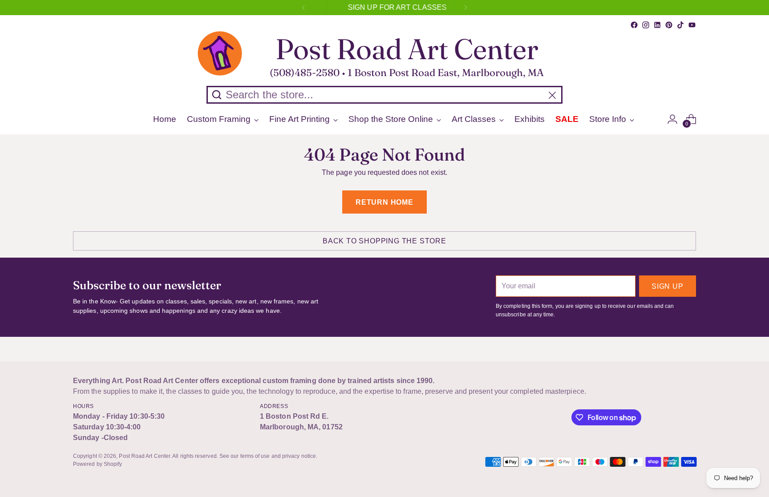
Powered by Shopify (97, 464)
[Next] (465, 7)
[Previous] (303, 7)
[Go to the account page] (672, 119)
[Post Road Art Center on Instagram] (646, 25)
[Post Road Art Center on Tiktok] (680, 25)
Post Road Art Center (144, 456)
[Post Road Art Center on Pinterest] (669, 25)
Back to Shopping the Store (384, 241)
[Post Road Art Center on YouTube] (692, 25)
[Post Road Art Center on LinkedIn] (657, 25)
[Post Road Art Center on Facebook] (634, 25)
